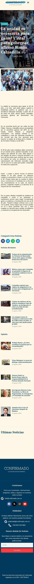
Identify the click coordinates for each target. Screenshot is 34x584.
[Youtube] (25, 504)
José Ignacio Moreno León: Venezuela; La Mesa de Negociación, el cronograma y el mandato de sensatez (22, 392)
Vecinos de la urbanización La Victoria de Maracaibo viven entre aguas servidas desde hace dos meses (22, 257)
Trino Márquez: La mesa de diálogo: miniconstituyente (22, 361)
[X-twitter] (14, 504)
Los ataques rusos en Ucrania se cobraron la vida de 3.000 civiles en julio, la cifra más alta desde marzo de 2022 (22, 320)
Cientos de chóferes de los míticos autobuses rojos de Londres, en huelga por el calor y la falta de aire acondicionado (22, 305)
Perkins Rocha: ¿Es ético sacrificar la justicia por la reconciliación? (21, 344)
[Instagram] (19, 504)
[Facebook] (9, 504)
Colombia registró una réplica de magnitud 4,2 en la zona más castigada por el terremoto (22, 288)
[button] (28, 2)
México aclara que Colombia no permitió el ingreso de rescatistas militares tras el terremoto (22, 272)
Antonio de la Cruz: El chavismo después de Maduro (20, 409)
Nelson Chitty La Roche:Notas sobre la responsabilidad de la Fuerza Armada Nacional (21, 378)
